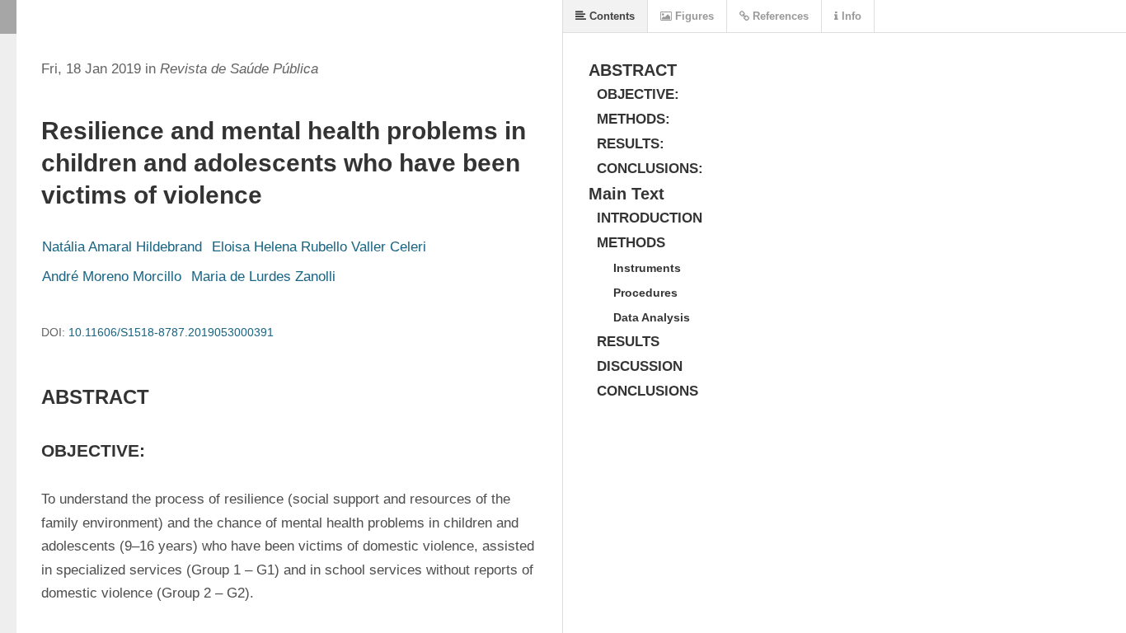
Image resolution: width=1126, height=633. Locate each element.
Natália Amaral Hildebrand (122, 247)
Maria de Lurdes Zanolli (263, 276)
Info (849, 16)
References (779, 16)
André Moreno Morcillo (111, 276)
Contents (610, 16)
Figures (693, 16)
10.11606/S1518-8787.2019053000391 (171, 332)
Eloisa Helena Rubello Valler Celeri (319, 247)
